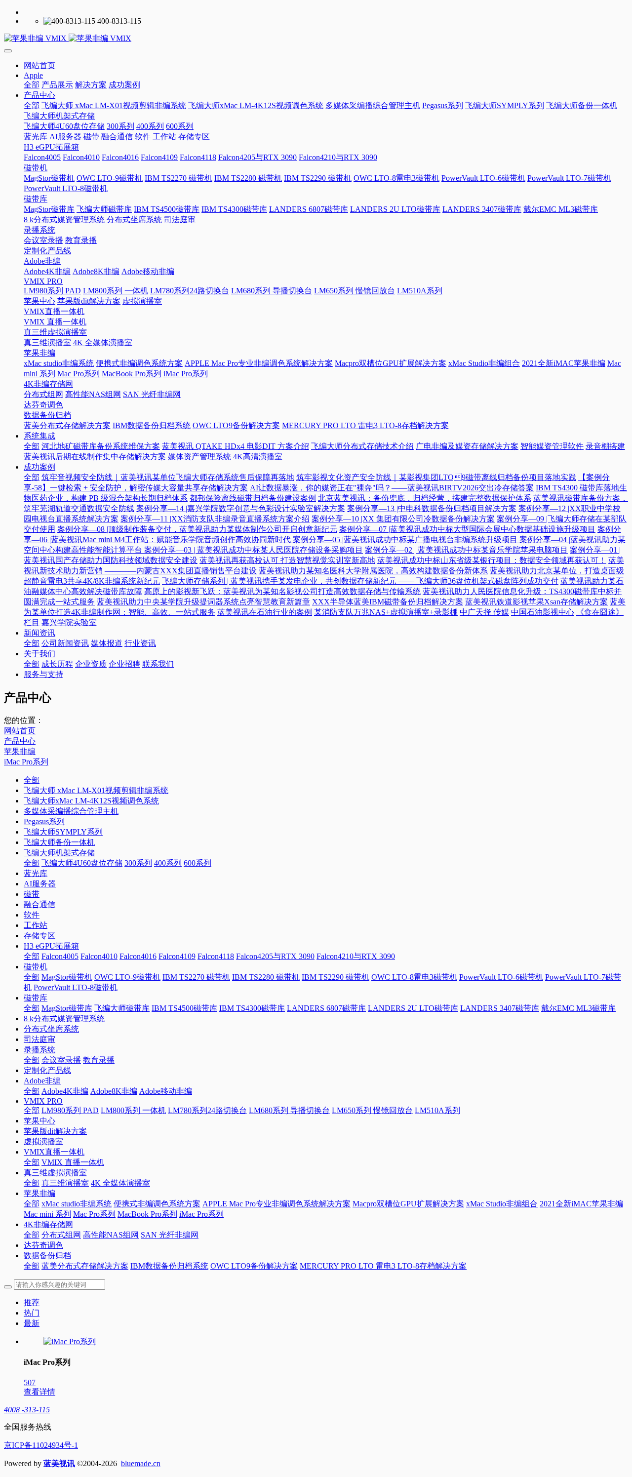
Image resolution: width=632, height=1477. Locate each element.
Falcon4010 (99, 956)
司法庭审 (39, 1039)
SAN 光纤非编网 (169, 1235)
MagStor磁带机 (66, 977)
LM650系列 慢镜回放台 (372, 1110)
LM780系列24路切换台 (207, 1110)
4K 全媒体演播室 (120, 1183)
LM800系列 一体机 (133, 1110)
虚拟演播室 (43, 1141)
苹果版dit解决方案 (55, 1131)
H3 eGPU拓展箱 (51, 946)
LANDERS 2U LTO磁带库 (413, 1008)
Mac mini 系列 (47, 1214)
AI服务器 (40, 883)
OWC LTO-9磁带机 (127, 977)
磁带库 (35, 998)
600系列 (197, 863)
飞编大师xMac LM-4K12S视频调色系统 (91, 801)
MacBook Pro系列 (147, 1214)
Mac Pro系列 (94, 1214)
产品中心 (20, 741)
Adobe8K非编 (113, 1091)
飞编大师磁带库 (122, 1008)
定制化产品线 (47, 1070)
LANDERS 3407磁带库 (499, 1008)
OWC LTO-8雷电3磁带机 (414, 977)
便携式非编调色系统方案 (157, 1203)
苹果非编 (20, 751)
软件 (32, 915)
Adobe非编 (42, 1081)
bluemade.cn (140, 1463)
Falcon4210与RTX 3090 (355, 956)
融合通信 (39, 904)
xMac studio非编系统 (76, 1203)
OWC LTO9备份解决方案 (254, 1266)
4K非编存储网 (48, 1224)
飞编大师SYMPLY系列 (63, 832)
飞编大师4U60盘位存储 (81, 863)
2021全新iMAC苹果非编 (581, 1203)
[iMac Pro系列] (69, 1341)
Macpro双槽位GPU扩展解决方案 (408, 1203)
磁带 (32, 894)
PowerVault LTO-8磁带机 (76, 987)
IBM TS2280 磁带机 (266, 977)
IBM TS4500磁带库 (184, 1008)
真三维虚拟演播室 (55, 1172)
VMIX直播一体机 (54, 1152)
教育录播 (99, 1060)
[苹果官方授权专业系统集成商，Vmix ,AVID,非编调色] (316, 39)
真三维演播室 (65, 1183)
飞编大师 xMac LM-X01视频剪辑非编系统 (96, 790)
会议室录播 (61, 1060)
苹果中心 (39, 1121)
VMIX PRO (43, 1101)
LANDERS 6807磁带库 (326, 1008)
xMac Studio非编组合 (502, 1203)
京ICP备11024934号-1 (41, 1445)
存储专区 (39, 935)
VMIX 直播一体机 (72, 1162)
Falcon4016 (138, 956)
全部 (32, 84)
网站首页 (39, 65)
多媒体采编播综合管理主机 (71, 811)
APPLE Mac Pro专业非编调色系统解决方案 (276, 1203)
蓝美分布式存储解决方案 (84, 1266)
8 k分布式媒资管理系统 (64, 1018)
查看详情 (39, 1392)
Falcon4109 (177, 956)
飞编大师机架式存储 (59, 852)
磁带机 (35, 966)
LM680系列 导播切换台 (289, 1110)
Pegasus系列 (44, 821)
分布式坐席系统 (51, 1029)
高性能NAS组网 (111, 1235)
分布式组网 (61, 1235)
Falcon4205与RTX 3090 (275, 956)
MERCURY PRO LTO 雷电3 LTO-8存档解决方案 (383, 1266)
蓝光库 (35, 873)
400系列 (168, 863)
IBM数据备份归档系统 (169, 1266)
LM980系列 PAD (70, 1110)
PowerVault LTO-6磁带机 (501, 977)
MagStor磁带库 (66, 1008)
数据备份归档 (47, 1255)
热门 (32, 1313)
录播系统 (39, 1049)
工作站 (35, 925)
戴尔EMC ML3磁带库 (578, 1008)
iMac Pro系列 (26, 762)
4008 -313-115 (27, 1409)
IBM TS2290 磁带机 (335, 977)
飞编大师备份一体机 (59, 842)
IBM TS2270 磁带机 (196, 977)
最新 (32, 1323)
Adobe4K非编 (64, 1091)
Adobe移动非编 (165, 1091)
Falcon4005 (60, 956)
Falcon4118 (216, 956)
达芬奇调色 (43, 1245)
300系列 (138, 863)
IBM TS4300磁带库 (252, 1008)
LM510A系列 (437, 1110)
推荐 (32, 1302)
